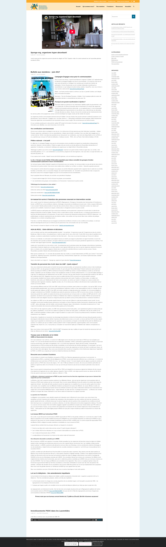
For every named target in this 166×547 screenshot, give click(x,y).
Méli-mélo (113, 58)
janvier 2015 (114, 210)
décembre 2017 (115, 167)
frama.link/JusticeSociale (48, 195)
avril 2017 (113, 174)
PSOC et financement (43, 513)
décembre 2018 (115, 149)
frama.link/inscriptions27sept (77, 89)
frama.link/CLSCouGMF (55, 331)
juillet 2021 (114, 117)
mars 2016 (114, 189)
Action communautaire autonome (119, 54)
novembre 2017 (115, 169)
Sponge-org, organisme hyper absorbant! (49, 53)
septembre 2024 (115, 86)
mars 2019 (114, 145)
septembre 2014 (115, 215)
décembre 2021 (115, 112)
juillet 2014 (114, 217)
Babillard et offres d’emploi (100, 1)
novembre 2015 (115, 195)
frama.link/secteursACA (52, 190)
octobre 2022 (114, 100)
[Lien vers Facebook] (131, 1)
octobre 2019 (114, 137)
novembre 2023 (115, 91)
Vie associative (42, 55)
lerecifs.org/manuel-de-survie (66, 225)
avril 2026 (113, 75)
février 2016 (114, 191)
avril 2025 (113, 80)
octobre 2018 (114, 152)
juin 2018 (113, 158)
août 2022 (113, 104)
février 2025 (114, 82)
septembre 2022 (115, 102)
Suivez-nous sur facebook (123, 1)
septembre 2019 (115, 139)
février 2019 (114, 147)
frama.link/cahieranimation (47, 187)
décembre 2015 (115, 193)
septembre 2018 (115, 154)
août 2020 (113, 128)
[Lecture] (32, 520)
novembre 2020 (115, 123)
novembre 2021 (115, 113)
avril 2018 (113, 162)
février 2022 (114, 110)
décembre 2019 (115, 134)
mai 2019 (113, 143)
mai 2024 (113, 87)
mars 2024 (114, 89)
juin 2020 (113, 130)
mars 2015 (114, 206)
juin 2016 (113, 187)
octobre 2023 (114, 93)
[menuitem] (100, 1)
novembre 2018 (115, 150)
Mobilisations (114, 60)
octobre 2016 (114, 184)
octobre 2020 (114, 125)
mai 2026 (113, 73)
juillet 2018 (114, 156)
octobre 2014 (114, 213)
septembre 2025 (115, 78)
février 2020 (114, 132)
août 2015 (113, 199)
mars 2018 (114, 163)
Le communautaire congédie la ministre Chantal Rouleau (122, 31)
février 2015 (114, 208)
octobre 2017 (114, 171)
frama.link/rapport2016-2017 (59, 242)
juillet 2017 (114, 173)
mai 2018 (113, 160)
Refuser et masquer (85, 544)
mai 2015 (113, 202)
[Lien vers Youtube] (134, 1)
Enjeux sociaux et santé (117, 56)
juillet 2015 (114, 200)
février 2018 (114, 165)
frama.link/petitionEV (58, 150)
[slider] (100, 520)
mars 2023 (114, 97)
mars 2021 (114, 121)
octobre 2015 (114, 197)
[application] (67, 520)
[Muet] (96, 520)
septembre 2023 (115, 95)
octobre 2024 (114, 84)
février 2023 (114, 99)
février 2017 (114, 178)
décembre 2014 (115, 212)
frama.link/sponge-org (75, 260)
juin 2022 (113, 106)
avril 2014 (113, 221)
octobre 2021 (114, 115)
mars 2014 (114, 223)
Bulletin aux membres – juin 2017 (45, 72)
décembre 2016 (115, 180)
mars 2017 (114, 176)
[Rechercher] (133, 6)
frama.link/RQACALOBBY (55, 491)
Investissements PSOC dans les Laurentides (50, 511)
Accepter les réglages (71, 544)
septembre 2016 (115, 186)
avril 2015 (113, 204)
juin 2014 (113, 219)
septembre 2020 (115, 126)
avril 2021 (113, 119)
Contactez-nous (111, 1)
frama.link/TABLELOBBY (57, 492)
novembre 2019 (115, 136)
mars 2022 (114, 108)
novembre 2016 (115, 182)
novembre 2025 (115, 76)
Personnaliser (97, 544)
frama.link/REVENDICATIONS (52, 192)
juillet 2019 (114, 141)
